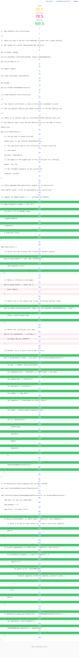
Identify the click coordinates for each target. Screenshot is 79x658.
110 (39, 585)
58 (39, 296)
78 (40, 405)
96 (39, 502)
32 (39, 162)
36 (39, 181)
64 (39, 327)
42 (39, 207)
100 (39, 521)
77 (39, 403)
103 (39, 540)
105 (39, 550)
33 (39, 167)
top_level (49, 1)
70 (40, 353)
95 (39, 498)
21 (39, 111)
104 (39, 543)
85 (39, 450)
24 (39, 125)
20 (39, 106)
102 (39, 533)
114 (39, 609)
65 (39, 332)
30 (39, 153)
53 (39, 275)
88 (39, 467)
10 (39, 66)
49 (39, 249)
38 (39, 188)
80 (39, 415)
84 (39, 443)
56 (39, 287)
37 (40, 183)
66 (39, 336)
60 (39, 303)
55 (39, 282)
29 (39, 148)
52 (39, 268)
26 (39, 134)
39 (39, 192)
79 (40, 412)
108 (39, 571)
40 (39, 195)
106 (39, 557)
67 (40, 341)
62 (39, 318)
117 (39, 630)
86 (39, 457)
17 (39, 92)
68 (39, 346)
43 (39, 214)
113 (39, 607)
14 (39, 81)
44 (39, 221)
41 (39, 199)
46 (39, 235)
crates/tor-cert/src (63, 1)
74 (39, 381)
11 (39, 71)
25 (39, 130)
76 (40, 396)
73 (40, 374)
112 (39, 599)
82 (39, 429)
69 (39, 348)
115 (39, 616)
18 (39, 97)
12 (39, 74)
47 (40, 242)
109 (39, 578)
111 (39, 592)
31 (39, 157)
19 (39, 102)
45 (39, 228)
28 (39, 143)
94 (39, 493)
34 (39, 171)
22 (39, 116)
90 (39, 479)
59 (39, 299)
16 (39, 90)
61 (39, 311)
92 (39, 486)
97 (40, 507)
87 (40, 460)
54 (39, 278)
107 (39, 564)
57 (40, 292)
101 (39, 526)
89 (39, 474)
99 (39, 514)
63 (39, 325)
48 (39, 245)
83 (39, 436)
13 (39, 78)
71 (39, 360)
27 (40, 139)
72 (40, 367)
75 (40, 388)
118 (39, 638)
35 (39, 176)
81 (39, 422)
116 (39, 623)
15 (39, 85)
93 (39, 491)
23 (39, 120)
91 (39, 481)
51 (39, 261)
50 (39, 254)
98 (39, 512)
